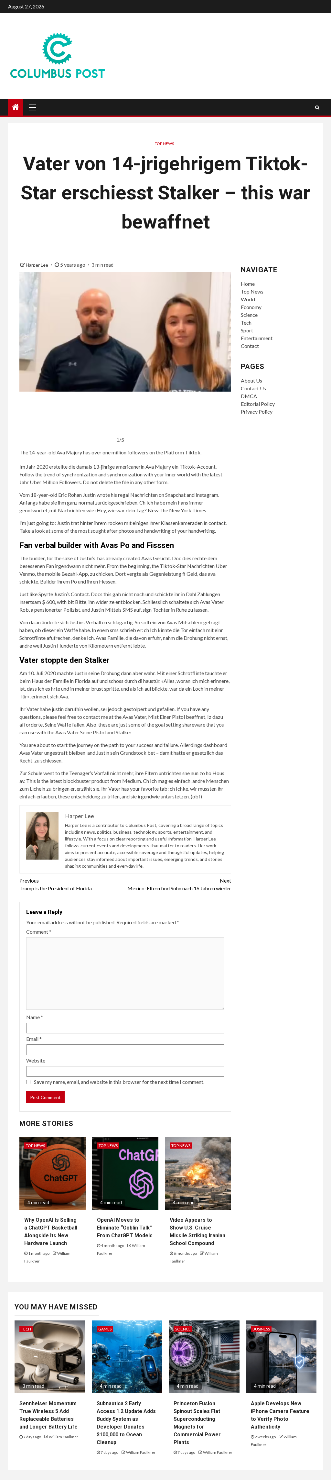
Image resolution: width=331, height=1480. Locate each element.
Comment (38, 932)
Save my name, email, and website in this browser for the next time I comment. (119, 1082)
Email (34, 1039)
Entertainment (256, 338)
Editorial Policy (258, 404)
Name (34, 1017)
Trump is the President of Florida (55, 884)
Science (249, 315)
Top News (164, 143)
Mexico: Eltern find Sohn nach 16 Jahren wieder (179, 884)
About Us (251, 380)
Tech (246, 322)
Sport (247, 330)
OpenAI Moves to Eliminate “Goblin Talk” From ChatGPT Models (125, 1228)
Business (261, 1329)
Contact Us (253, 388)
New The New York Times (177, 510)
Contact (250, 346)
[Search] (317, 107)
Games (105, 1329)
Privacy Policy (256, 411)
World (248, 299)
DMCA (249, 396)
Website (35, 1060)
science (183, 1329)
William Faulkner (63, 1436)
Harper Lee (37, 265)
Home (248, 284)
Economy (251, 307)
